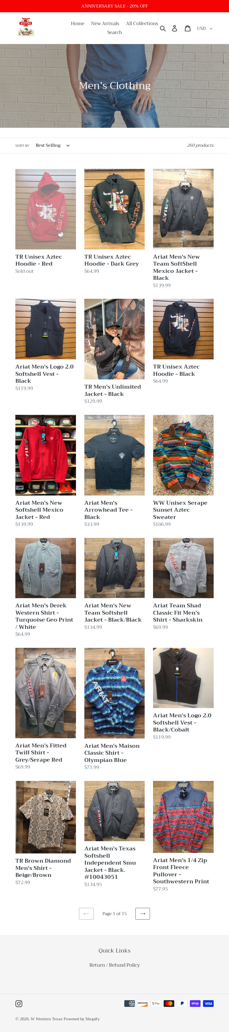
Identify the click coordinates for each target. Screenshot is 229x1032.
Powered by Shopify (82, 1019)
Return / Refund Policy (114, 965)
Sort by (22, 145)
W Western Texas (47, 1019)
